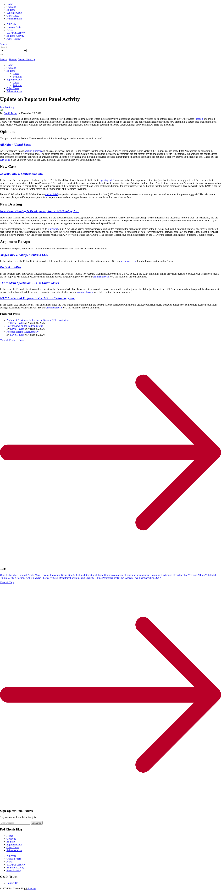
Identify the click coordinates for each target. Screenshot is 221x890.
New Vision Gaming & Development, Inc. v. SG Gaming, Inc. (39, 211)
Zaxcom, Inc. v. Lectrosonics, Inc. (21, 173)
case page (5, 159)
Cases (16, 73)
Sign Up (30, 59)
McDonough (20, 575)
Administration (14, 18)
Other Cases (12, 15)
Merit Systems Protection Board (51, 575)
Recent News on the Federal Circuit (24, 326)
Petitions (17, 76)
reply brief (53, 229)
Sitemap (13, 59)
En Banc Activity (15, 35)
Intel (213, 575)
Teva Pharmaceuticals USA (147, 578)
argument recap (128, 261)
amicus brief (51, 194)
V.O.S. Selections (16, 578)
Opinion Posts (13, 27)
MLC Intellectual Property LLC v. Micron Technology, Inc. (37, 298)
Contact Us (12, 883)
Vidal (208, 575)
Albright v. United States (15, 144)
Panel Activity (13, 38)
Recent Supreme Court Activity (22, 331)
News (9, 30)
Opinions (11, 7)
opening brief (107, 180)
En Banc (10, 9)
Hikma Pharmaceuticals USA (110, 578)
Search (3, 44)
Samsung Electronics (161, 575)
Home (9, 4)
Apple (31, 575)
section (199, 118)
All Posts (11, 24)
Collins (79, 575)
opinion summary (33, 151)
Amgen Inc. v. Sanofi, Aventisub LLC (24, 255)
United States (7, 575)
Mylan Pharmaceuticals (46, 578)
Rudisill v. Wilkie (10, 267)
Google (72, 575)
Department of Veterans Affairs (188, 575)
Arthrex (30, 578)
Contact (22, 59)
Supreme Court (14, 12)
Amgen (129, 578)
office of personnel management (133, 575)
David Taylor (10, 113)
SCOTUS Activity (15, 32)
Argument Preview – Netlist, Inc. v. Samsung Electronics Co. (37, 320)
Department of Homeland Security (76, 578)
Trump (3, 578)
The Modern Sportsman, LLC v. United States (29, 283)
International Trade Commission (100, 575)
